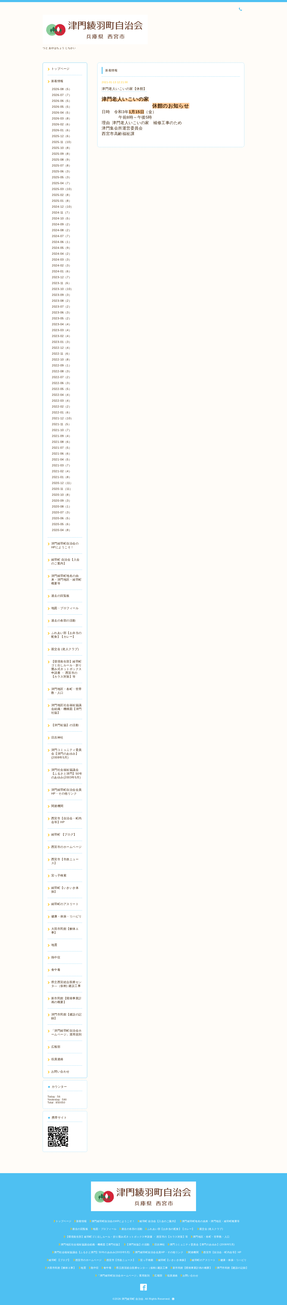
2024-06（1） (62, 242)
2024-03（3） (62, 259)
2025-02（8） (62, 195)
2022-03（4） (62, 400)
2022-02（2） (62, 406)
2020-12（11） (62, 483)
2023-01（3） (62, 342)
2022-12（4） (62, 347)
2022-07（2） (62, 377)
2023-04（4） (62, 324)
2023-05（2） (62, 318)
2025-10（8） (62, 148)
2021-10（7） (62, 430)
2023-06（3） (62, 312)
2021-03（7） (62, 465)
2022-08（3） (62, 371)
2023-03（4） (62, 330)
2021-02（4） (62, 471)
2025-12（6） (62, 136)
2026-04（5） (62, 112)
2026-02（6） (62, 124)
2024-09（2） (62, 224)
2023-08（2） (62, 300)
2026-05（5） (62, 106)
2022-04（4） (62, 394)
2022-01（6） (62, 412)
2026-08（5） (62, 89)
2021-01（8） (62, 477)
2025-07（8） (62, 165)
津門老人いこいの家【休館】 (124, 88)
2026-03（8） (62, 118)
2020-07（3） (62, 512)
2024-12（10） (63, 206)
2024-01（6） (62, 271)
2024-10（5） (62, 218)
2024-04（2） (62, 253)
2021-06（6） (62, 453)
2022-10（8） (62, 359)
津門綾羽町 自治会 (133, 1298)
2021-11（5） (61, 424)
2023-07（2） (62, 306)
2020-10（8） (62, 494)
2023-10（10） (63, 289)
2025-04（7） (62, 183)
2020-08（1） (62, 506)
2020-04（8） (62, 530)
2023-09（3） (62, 294)
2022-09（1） (62, 365)
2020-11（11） (62, 489)
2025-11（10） (62, 142)
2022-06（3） (62, 383)
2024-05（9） (62, 247)
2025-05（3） (62, 177)
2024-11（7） (61, 212)
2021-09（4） (62, 436)
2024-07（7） (62, 236)
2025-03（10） (63, 189)
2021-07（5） (62, 447)
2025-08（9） (62, 159)
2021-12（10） (63, 418)
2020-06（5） (62, 518)
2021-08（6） (62, 441)
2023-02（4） (62, 336)
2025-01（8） (62, 200)
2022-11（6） (61, 353)
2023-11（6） (61, 283)
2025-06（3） (62, 171)
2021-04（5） (62, 459)
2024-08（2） (62, 230)
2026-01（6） (62, 130)
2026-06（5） (62, 100)
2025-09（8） (62, 153)
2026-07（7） (62, 95)
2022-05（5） (62, 389)
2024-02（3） (62, 265)
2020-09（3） (62, 500)
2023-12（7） (62, 277)
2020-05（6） (62, 524)
